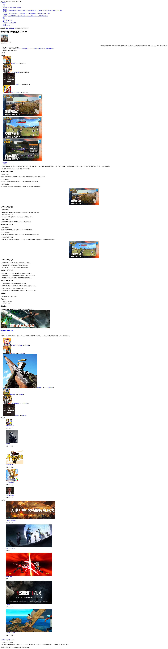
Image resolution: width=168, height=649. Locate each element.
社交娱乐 (27, 13)
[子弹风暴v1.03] (9, 415)
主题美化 (10, 13)
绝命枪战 (39, 387)
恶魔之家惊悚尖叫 (10, 495)
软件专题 (10, 20)
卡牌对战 (36, 10)
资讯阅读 (41, 13)
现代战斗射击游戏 (30, 48)
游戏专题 (5, 20)
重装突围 (13, 63)
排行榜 (4, 24)
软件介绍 (5, 162)
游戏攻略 (5, 22)
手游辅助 (50, 10)
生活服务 (5, 13)
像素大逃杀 (12, 394)
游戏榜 (4, 25)
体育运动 (41, 10)
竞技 (4, 17)
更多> (2, 333)
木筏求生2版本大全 (10, 632)
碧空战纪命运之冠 (10, 482)
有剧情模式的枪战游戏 (49, 48)
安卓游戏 (5, 9)
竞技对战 (11, 28)
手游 (4, 6)
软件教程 (10, 22)
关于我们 (3, 639)
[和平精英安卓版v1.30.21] (7, 403)
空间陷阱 (8, 443)
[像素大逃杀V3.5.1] (6, 394)
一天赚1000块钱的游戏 (11, 520)
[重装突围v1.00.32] (7, 353)
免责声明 (7, 639)
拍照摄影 (23, 13)
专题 (4, 18)
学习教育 (45, 13)
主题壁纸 (14, 16)
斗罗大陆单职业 (9, 464)
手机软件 (5, 14)
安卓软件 (5, 11)
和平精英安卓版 (15, 72)
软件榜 (8, 25)
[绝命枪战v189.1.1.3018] (20, 387)
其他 (61, 10)
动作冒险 (19, 7)
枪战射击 (19, 48)
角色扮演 (10, 7)
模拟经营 (14, 7)
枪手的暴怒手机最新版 (16, 345)
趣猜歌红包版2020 (10, 425)
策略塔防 (14, 10)
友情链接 (12, 639)
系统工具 (14, 13)
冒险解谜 (27, 10)
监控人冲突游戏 (15, 92)
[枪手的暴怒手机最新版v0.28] (7, 345)
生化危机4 (8, 604)
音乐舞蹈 (45, 10)
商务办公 (19, 13)
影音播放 (32, 13)
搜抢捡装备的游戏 (39, 48)
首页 (4, 5)
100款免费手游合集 (10, 548)
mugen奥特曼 (9, 576)
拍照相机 (19, 16)
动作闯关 (23, 10)
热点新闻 (14, 22)
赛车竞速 (32, 10)
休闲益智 (5, 7)
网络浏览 (36, 13)
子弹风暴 (17, 84)
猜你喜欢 (5, 163)
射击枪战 (10, 10)
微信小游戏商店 (56, 10)
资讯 (4, 21)
